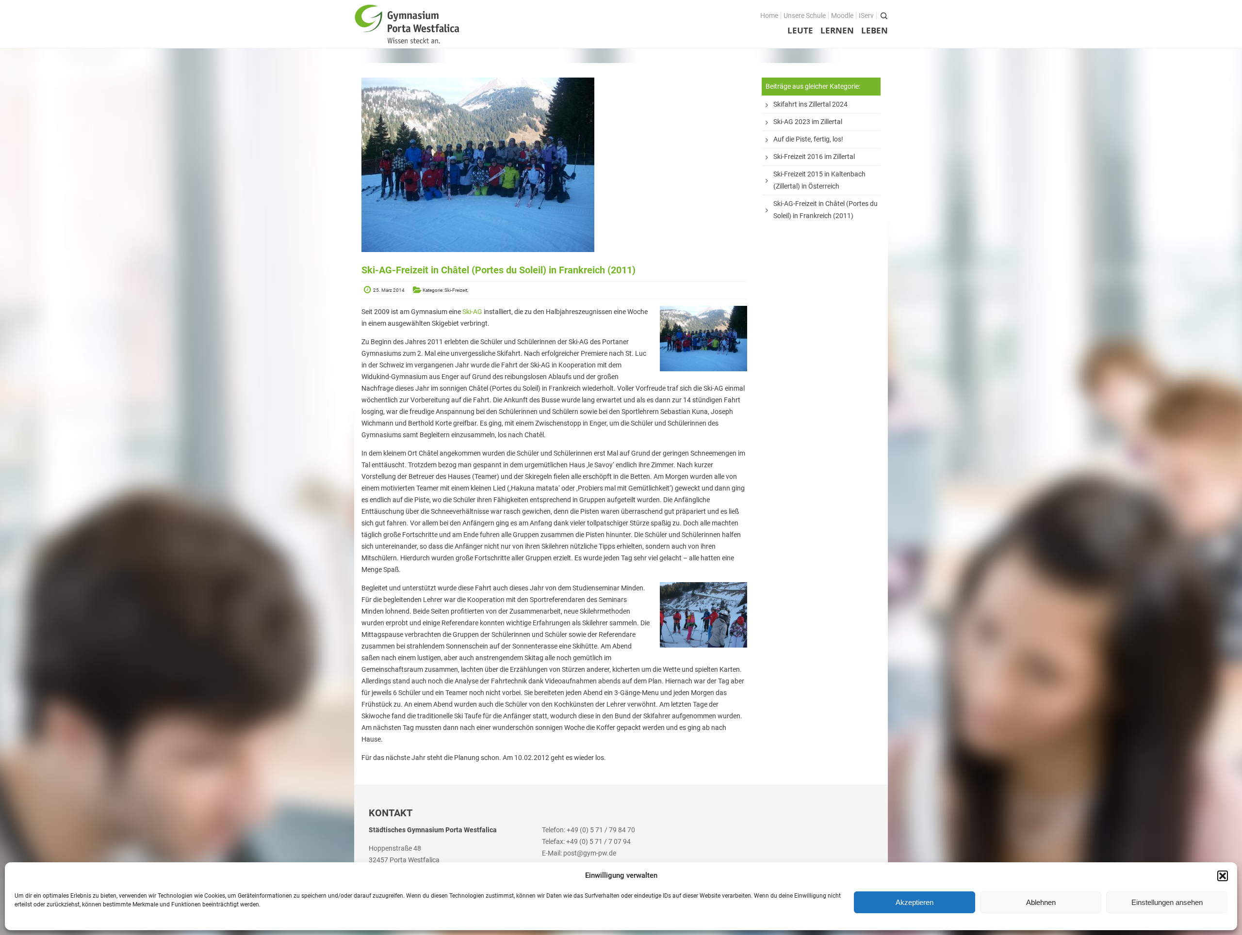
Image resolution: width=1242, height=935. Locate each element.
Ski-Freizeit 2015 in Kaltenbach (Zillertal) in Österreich (819, 180)
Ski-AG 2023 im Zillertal (807, 122)
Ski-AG (472, 312)
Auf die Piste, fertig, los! (808, 139)
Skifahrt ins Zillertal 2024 (810, 104)
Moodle (842, 15)
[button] (1222, 876)
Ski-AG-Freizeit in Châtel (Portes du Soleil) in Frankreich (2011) (825, 210)
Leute (800, 30)
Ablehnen (1041, 902)
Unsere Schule (805, 15)
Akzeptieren (914, 902)
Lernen (837, 30)
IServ (866, 15)
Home (769, 15)
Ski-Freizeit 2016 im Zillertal (814, 156)
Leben (874, 30)
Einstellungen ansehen (1167, 902)
